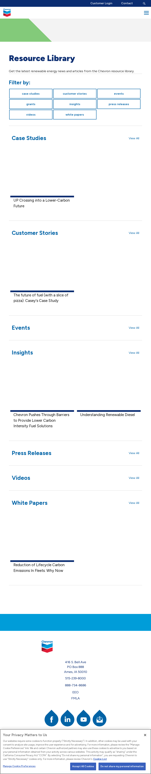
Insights (74, 104)
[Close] (145, 735)
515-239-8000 (75, 678)
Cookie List (100, 759)
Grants (30, 104)
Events (119, 93)
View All (134, 138)
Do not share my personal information (122, 766)
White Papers (75, 114)
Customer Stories (75, 93)
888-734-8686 (75, 685)
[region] (75, 751)
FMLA (75, 698)
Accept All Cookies (83, 766)
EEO (75, 692)
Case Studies (31, 93)
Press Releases (119, 104)
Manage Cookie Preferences (19, 766)
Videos (31, 114)
